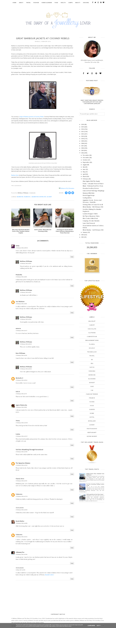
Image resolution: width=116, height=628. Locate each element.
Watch (92, 367)
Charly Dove (20, 478)
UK (92, 359)
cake (92, 386)
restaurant (92, 432)
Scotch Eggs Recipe (89, 195)
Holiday (92, 348)
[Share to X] (69, 192)
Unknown (19, 494)
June (84, 169)
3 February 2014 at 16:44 (21, 380)
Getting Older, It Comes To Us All (93, 204)
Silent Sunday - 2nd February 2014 (93, 230)
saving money (92, 436)
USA (92, 363)
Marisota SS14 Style (89, 193)
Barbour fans (14, 175)
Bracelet (91, 321)
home (92, 413)
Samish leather (49, 575)
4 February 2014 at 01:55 (21, 523)
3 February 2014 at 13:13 (21, 355)
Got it (98, 625)
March (85, 176)
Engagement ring (92, 340)
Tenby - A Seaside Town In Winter (93, 183)
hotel (92, 417)
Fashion (27, 196)
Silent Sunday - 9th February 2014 (93, 207)
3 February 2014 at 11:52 (25, 263)
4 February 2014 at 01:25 (21, 509)
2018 (82, 143)
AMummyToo (20, 552)
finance (92, 398)
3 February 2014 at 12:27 (21, 330)
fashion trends (92, 394)
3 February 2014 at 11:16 (21, 303)
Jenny (18, 420)
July (84, 167)
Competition (92, 336)
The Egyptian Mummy (23, 463)
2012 (82, 237)
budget (92, 382)
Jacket (49, 196)
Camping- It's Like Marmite (91, 221)
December (86, 155)
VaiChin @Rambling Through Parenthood (29, 449)
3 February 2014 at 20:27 (22, 436)
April (84, 174)
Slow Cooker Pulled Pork (90, 218)
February (85, 179)
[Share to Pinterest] (72, 192)
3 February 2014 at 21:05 (21, 451)
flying (92, 402)
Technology (92, 352)
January (85, 232)
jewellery (92, 421)
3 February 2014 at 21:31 (21, 480)
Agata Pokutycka (21, 405)
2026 (82, 124)
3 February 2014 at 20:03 (22, 422)
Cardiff (92, 325)
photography (92, 428)
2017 (82, 146)
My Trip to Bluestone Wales (91, 216)
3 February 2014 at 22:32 (22, 496)
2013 (82, 235)
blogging (92, 379)
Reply (72, 256)
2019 (82, 141)
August (85, 165)
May (84, 172)
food (92, 405)
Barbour (20, 196)
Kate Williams (20, 353)
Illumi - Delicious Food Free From (93, 186)
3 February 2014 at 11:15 (21, 276)
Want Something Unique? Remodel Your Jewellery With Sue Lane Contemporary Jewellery (92, 101)
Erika (17, 246)
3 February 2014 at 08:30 (22, 247)
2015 (82, 150)
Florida (92, 344)
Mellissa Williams (26, 261)
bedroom (92, 375)
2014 (82, 153)
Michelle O (19, 378)
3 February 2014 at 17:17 (21, 393)
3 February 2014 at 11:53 (25, 292)
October (85, 160)
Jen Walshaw (20, 301)
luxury (92, 425)
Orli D (18, 391)
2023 (82, 131)
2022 (82, 134)
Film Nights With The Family (91, 181)
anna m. (18, 328)
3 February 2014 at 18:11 (21, 407)
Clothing (92, 332)
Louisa (18, 434)
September (86, 162)
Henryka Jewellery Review (91, 188)
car (92, 390)
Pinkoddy (19, 275)
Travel (92, 356)
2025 (82, 127)
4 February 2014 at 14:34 (21, 536)
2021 (82, 136)
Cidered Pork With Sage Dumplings (93, 191)
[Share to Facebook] (66, 192)
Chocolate (92, 329)
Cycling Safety (87, 198)
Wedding (92, 371)
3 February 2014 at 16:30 (26, 344)
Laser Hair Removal (89, 223)
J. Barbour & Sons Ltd (38, 196)
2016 (82, 148)
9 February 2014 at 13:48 (21, 554)
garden (92, 409)
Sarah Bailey (20, 521)
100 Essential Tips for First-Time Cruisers (94, 494)
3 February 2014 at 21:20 (21, 465)
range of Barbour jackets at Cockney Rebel (31, 116)
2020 (82, 138)
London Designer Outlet (90, 214)
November (86, 157)
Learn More (91, 625)
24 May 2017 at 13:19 (20, 570)
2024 (82, 129)
